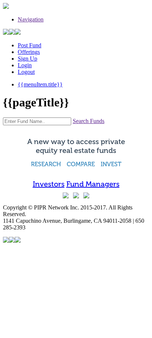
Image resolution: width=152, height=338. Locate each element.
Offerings (29, 52)
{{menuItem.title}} (40, 84)
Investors (49, 184)
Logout (26, 72)
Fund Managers (93, 184)
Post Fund (29, 45)
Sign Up (27, 58)
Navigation (31, 19)
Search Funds (88, 121)
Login (25, 65)
